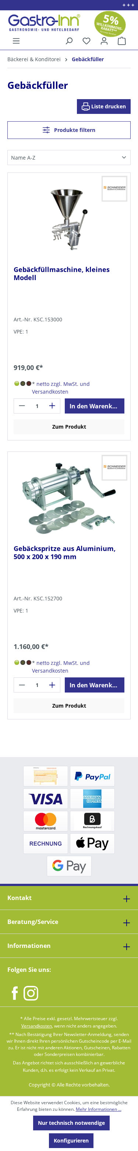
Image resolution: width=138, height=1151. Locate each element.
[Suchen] (69, 41)
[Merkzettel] (86, 41)
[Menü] (16, 41)
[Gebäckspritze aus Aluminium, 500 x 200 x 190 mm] (69, 498)
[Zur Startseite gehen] (41, 22)
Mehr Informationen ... (98, 1109)
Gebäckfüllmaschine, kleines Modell (62, 273)
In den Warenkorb (96, 406)
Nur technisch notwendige (71, 1122)
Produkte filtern (74, 129)
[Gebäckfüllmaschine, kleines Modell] (69, 219)
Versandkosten (36, 1026)
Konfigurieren (71, 1140)
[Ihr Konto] (104, 41)
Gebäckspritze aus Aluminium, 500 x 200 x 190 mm (65, 552)
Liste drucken (108, 106)
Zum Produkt (69, 426)
